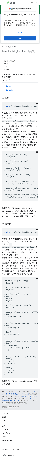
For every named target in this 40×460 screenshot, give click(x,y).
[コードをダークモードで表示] (37, 103)
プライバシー (14, 449)
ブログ (4, 417)
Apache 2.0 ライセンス (29, 396)
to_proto (9, 90)
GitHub (4, 421)
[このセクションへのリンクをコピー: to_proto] (13, 224)
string (7, 106)
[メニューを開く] (3, 2)
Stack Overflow (7, 440)
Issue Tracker (6, 433)
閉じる (20, 33)
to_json (9, 86)
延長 (9, 47)
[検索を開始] (28, 2)
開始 (20, 38)
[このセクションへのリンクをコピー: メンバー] (14, 80)
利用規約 (5, 449)
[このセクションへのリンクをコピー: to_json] (12, 98)
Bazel (3, 47)
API (15, 47)
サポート (5, 429)
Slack (4, 437)
